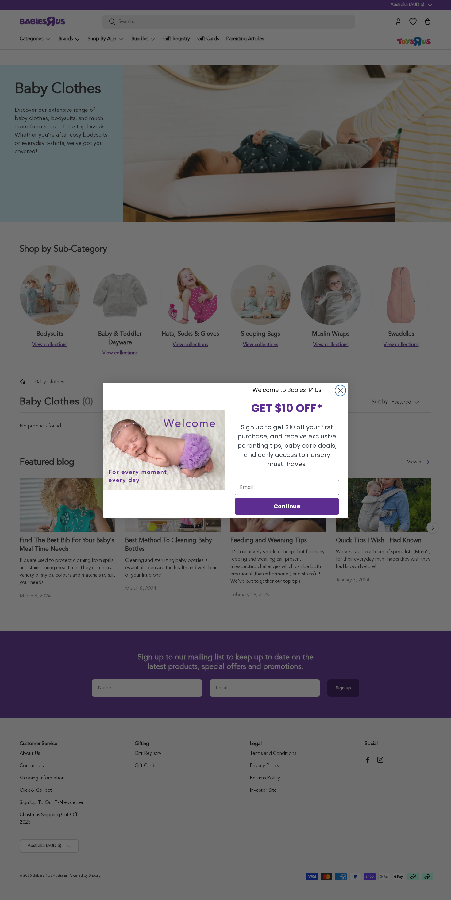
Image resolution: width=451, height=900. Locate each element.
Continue (287, 506)
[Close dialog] (340, 390)
